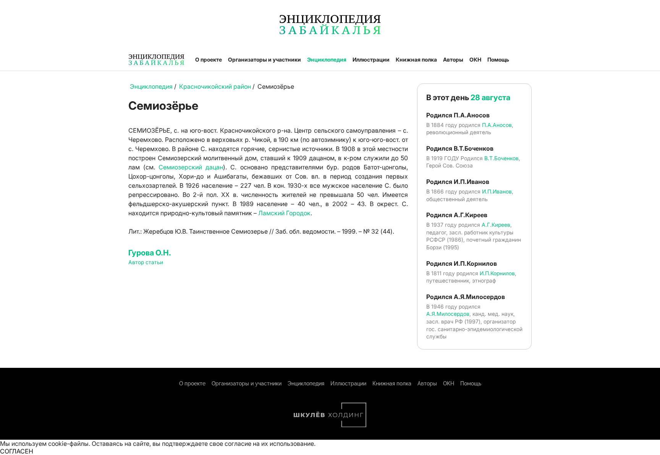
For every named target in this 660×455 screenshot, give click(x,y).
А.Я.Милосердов (447, 313)
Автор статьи (145, 262)
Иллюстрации (371, 59)
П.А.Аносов (497, 125)
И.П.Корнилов (497, 273)
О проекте (208, 59)
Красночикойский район (215, 86)
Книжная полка (416, 59)
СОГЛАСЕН (16, 451)
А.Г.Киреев (496, 224)
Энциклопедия (326, 59)
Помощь (498, 59)
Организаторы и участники (264, 59)
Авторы (453, 59)
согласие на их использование (269, 443)
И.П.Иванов (497, 191)
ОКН (475, 59)
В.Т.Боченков (501, 158)
